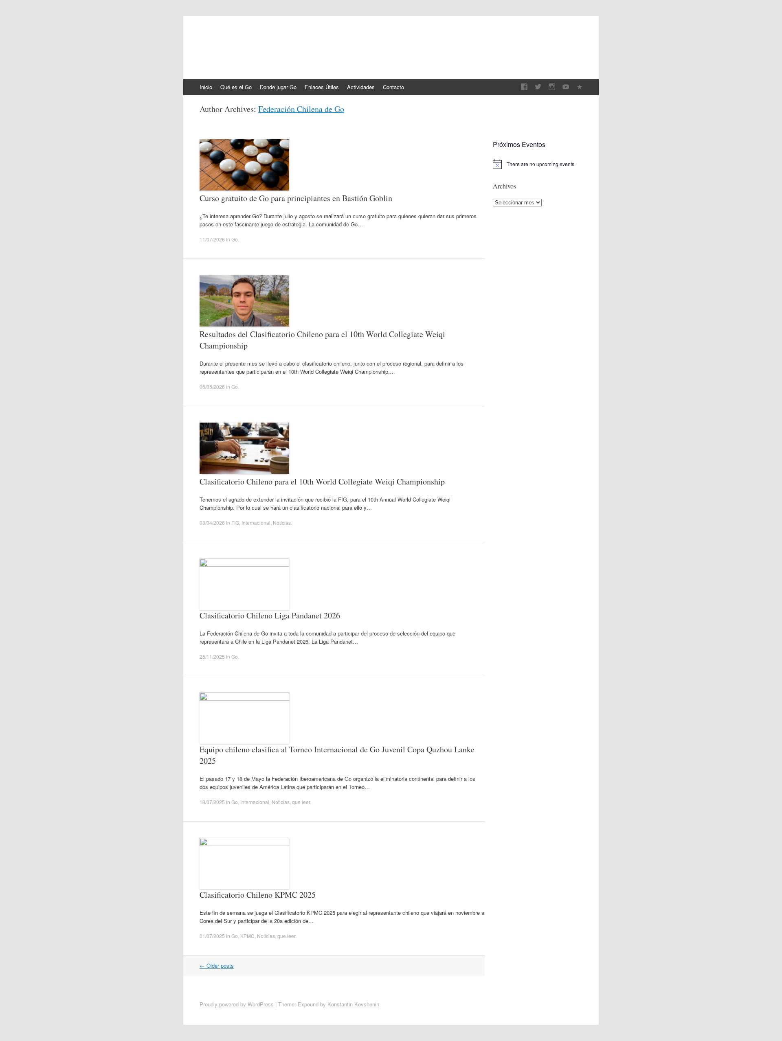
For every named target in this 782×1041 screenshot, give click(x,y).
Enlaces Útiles (322, 87)
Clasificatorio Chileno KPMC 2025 (258, 894)
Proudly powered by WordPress (237, 1004)
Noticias (282, 522)
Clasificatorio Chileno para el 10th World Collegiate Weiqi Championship (322, 481)
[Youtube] (566, 87)
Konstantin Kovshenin (353, 1004)
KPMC (247, 935)
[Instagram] (552, 87)
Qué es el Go (236, 87)
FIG (235, 522)
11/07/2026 (212, 239)
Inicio (206, 87)
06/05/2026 (212, 386)
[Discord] (579, 87)
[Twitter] (538, 87)
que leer (301, 801)
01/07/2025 (212, 935)
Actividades (361, 87)
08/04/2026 (212, 522)
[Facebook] (524, 87)
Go (234, 239)
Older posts (217, 965)
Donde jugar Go (278, 87)
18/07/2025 (212, 801)
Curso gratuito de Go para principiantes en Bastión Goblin (296, 198)
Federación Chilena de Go (272, 43)
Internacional (256, 522)
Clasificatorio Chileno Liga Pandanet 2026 (270, 615)
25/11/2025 (212, 656)
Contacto (393, 87)
